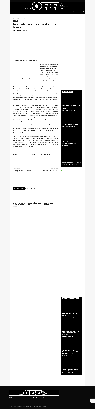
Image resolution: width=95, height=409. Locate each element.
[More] (35, 33)
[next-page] (16, 207)
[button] (83, 11)
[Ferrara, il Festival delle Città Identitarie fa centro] (71, 363)
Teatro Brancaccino (50, 154)
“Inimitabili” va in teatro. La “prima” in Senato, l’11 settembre (50, 203)
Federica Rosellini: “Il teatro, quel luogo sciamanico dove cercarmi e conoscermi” (20, 203)
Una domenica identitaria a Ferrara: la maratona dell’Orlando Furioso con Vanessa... (71, 352)
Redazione (64, 147)
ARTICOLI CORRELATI (19, 188)
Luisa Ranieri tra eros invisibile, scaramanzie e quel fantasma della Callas (70, 143)
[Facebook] (23, 33)
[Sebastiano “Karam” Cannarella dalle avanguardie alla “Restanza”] (71, 154)
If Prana (35, 154)
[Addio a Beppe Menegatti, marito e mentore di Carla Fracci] (35, 196)
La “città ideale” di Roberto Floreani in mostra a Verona (22, 171)
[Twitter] (26, 33)
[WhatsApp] (32, 33)
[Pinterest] (29, 33)
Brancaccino (18, 154)
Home (14, 18)
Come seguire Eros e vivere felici (50, 170)
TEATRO (18, 18)
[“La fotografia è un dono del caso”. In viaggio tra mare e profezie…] (71, 118)
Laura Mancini (17, 30)
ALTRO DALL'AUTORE (30, 188)
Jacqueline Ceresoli (66, 128)
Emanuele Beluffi (66, 317)
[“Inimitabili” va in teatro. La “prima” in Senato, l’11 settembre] (51, 196)
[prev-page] (14, 207)
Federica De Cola (30, 154)
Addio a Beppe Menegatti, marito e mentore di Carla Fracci (34, 203)
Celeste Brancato (24, 154)
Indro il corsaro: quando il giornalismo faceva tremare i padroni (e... (70, 313)
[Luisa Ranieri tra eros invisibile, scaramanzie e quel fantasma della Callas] (71, 135)
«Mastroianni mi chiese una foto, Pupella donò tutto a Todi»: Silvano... (71, 107)
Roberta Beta (65, 110)
